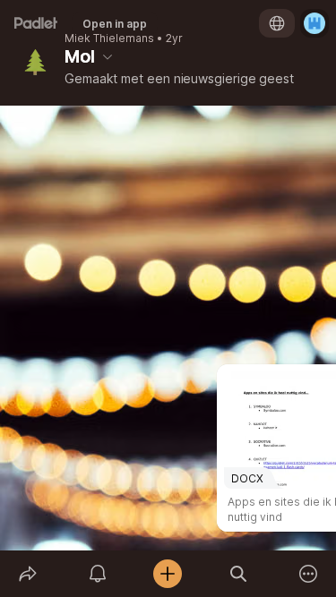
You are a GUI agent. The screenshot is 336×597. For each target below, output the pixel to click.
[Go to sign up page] (314, 23)
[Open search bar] (238, 573)
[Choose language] (277, 23)
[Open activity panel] (97, 574)
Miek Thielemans (109, 38)
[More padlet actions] (308, 574)
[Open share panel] (28, 574)
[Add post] (167, 574)
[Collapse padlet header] (107, 56)
